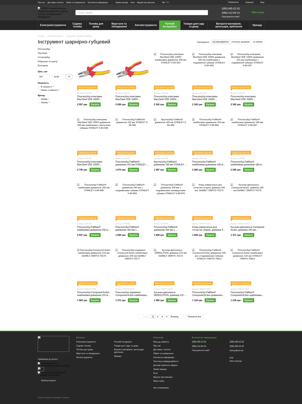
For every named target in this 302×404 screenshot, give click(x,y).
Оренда (257, 25)
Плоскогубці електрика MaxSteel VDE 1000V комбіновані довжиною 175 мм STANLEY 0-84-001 (131, 100)
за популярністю (220, 42)
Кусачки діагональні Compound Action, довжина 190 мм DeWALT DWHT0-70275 (247, 230)
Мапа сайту (158, 381)
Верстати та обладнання (119, 25)
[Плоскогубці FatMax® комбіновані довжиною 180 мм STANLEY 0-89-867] (247, 134)
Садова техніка (77, 25)
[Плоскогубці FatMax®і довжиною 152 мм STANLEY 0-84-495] (132, 134)
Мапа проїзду (236, 361)
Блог (133, 2)
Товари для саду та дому (193, 25)
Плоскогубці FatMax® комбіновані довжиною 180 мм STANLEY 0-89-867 (247, 164)
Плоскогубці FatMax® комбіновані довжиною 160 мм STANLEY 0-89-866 (208, 164)
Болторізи (43, 65)
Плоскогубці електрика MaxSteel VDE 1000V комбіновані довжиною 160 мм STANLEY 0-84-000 (93, 100)
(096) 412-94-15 (231, 12)
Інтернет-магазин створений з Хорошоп (53, 397)
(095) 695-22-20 (231, 8)
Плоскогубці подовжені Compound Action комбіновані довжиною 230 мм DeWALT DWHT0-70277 (131, 296)
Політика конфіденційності (166, 361)
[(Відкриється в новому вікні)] (41, 369)
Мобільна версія (48, 380)
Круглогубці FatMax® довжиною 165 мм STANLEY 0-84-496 (170, 164)
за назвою (258, 42)
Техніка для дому (96, 25)
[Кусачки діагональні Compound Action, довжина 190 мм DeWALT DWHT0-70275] (247, 200)
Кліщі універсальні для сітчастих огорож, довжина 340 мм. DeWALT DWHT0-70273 (208, 230)
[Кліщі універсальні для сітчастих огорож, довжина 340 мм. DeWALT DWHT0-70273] (209, 200)
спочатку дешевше (241, 42)
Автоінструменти (146, 25)
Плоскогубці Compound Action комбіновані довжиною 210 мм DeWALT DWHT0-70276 (93, 295)
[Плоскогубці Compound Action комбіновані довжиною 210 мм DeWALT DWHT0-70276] (94, 265)
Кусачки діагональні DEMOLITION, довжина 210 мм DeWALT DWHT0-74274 (170, 295)
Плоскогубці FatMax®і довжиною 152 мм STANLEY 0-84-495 (131, 164)
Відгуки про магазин (146, 2)
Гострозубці (44, 57)
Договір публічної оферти (165, 365)
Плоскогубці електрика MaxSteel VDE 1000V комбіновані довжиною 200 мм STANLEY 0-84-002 (170, 100)
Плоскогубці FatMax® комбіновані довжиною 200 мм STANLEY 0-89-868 (93, 230)
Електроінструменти (53, 25)
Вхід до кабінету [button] (161, 342)
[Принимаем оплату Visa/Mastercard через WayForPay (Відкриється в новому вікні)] (55, 364)
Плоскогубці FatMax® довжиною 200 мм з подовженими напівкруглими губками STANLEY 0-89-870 (169, 231)
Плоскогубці (44, 49)
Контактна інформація (98, 2)
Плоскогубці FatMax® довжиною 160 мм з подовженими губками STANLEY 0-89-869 (127, 231)
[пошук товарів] (205, 12)
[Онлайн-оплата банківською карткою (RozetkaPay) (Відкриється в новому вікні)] (55, 374)
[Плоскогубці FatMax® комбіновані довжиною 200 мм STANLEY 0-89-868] (94, 200)
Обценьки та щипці (47, 61)
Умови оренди (121, 2)
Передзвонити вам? (231, 17)
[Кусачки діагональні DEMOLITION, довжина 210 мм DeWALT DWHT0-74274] (170, 265)
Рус (167, 2)
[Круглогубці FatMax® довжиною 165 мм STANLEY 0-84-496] (170, 134)
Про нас (41, 2)
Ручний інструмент (170, 25)
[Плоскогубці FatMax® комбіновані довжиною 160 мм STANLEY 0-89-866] (209, 134)
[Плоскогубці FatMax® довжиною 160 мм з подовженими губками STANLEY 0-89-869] (132, 200)
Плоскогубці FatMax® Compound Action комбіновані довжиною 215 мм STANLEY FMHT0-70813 (246, 296)
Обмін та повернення (75, 2)
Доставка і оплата (56, 2)
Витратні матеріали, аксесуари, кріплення (228, 25)
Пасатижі (42, 53)
